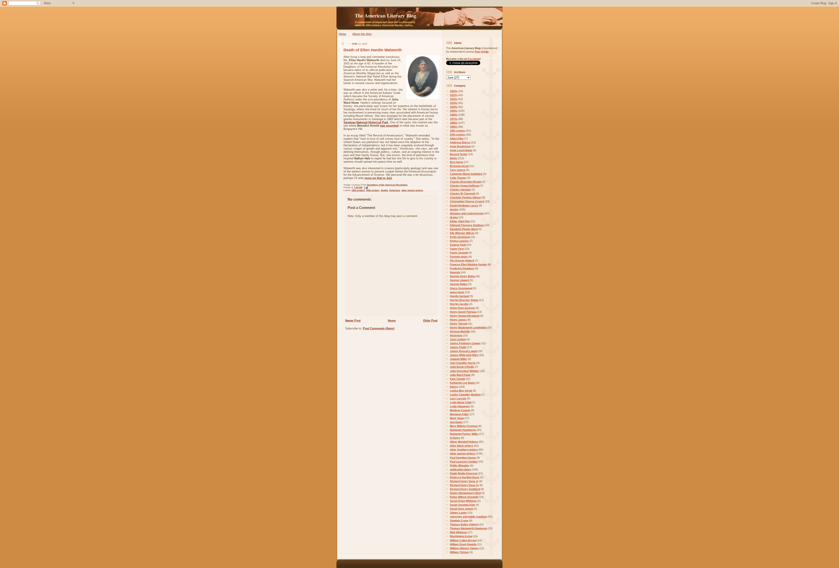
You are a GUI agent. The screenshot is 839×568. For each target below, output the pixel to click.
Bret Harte (456, 162)
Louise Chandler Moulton (465, 394)
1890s (454, 126)
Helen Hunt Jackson (462, 307)
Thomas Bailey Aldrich (464, 524)
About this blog (361, 34)
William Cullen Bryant (463, 540)
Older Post (430, 320)
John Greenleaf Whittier (464, 371)
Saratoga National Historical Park (365, 122)
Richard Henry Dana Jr (464, 481)
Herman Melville (460, 331)
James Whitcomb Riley (464, 355)
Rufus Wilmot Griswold (464, 497)
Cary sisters (457, 170)
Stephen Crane (459, 520)
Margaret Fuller (459, 414)
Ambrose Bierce (460, 142)
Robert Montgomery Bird (465, 493)
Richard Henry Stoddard (465, 489)
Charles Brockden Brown (465, 181)
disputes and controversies (467, 213)
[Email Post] (365, 187)
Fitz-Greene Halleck (462, 260)
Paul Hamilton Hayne (463, 457)
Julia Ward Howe (460, 375)
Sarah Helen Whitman (463, 500)
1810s (454, 95)
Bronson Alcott (459, 166)
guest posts (457, 292)
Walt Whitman (458, 532)
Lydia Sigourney (460, 406)
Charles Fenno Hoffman (464, 185)
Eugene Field (458, 244)
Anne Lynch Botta (461, 150)
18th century (358, 190)
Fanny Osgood (459, 252)
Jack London (458, 339)
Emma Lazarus (459, 240)
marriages (456, 422)
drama (454, 217)
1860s (454, 114)
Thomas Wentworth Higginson (468, 528)
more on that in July (378, 178)
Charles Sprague (460, 189)
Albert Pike (457, 138)
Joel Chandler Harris (463, 362)
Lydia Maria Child (460, 402)
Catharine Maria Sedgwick (466, 173)
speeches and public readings (468, 516)
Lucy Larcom (458, 398)
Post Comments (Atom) (378, 328)
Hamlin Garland (459, 296)
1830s (454, 103)
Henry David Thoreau (463, 311)
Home (342, 34)
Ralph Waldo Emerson (463, 473)
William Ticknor (459, 552)
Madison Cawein (460, 410)
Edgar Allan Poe (460, 221)
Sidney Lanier (458, 512)
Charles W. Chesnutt (462, 193)
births (453, 158)
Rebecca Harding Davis (464, 477)
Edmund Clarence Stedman (467, 225)
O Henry (455, 437)
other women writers (412, 190)
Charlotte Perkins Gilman (465, 197)
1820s (454, 99)
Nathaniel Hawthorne (463, 430)
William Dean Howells (463, 544)
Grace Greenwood (461, 288)
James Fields (458, 347)
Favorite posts (459, 256)
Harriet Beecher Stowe (464, 300)
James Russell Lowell (463, 351)
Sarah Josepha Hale (462, 504)
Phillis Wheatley (460, 465)
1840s (454, 106)
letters (454, 386)
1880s (454, 122)
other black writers (461, 445)
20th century (373, 190)
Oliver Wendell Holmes (464, 441)
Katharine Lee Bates (462, 382)
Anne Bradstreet (460, 146)
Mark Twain (457, 418)
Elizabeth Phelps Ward (464, 229)
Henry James (458, 319)
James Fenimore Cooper (465, 343)
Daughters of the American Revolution (387, 185)
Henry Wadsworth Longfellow (468, 327)
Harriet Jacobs (459, 304)
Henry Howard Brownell (464, 315)
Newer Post (353, 320)
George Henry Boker (463, 276)
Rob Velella (482, 51)
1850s (454, 110)
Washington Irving (461, 536)
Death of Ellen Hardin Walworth (372, 50)
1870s (454, 118)
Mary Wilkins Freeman (464, 426)
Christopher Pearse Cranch (467, 201)
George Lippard (459, 280)
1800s (454, 91)
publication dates (460, 469)
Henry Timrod (458, 323)
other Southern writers (464, 449)
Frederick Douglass (462, 268)
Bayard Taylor (458, 154)
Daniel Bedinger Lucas (464, 205)
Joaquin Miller (458, 359)
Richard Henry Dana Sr (464, 485)
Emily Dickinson (460, 237)
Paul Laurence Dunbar (464, 461)
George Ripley (459, 284)
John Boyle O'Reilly (462, 366)
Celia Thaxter (458, 177)
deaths (384, 190)
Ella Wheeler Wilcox (462, 233)
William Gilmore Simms (464, 548)
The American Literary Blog (385, 15)
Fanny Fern (457, 248)
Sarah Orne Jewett (461, 508)
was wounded (389, 125)
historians (394, 190)
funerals (455, 272)
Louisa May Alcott (461, 390)
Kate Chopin (457, 378)
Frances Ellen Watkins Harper (468, 264)
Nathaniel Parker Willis (464, 433)
